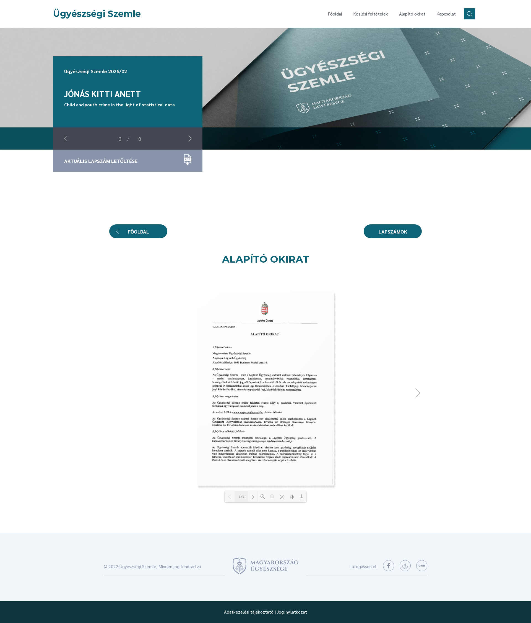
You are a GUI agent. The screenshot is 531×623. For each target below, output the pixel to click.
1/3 (241, 496)
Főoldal (335, 14)
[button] (65, 138)
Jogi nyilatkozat (292, 612)
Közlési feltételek (370, 14)
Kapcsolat (446, 14)
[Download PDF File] (301, 496)
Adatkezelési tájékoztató (249, 612)
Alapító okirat (412, 14)
